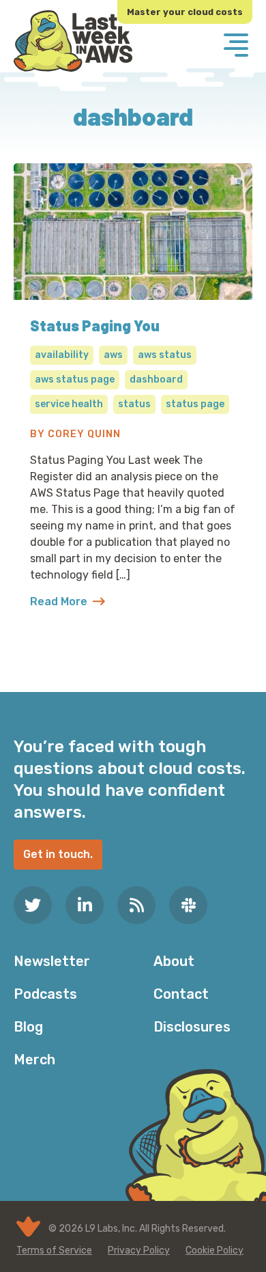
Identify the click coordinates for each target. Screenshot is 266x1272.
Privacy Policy (139, 1250)
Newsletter (52, 961)
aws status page (75, 379)
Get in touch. (58, 854)
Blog (28, 1027)
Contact (181, 994)
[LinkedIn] (84, 905)
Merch (34, 1059)
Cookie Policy (214, 1250)
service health (69, 404)
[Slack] (188, 905)
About (173, 961)
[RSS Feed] (136, 905)
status (134, 404)
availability (62, 355)
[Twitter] (33, 905)
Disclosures (192, 1027)
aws (113, 355)
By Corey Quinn (75, 434)
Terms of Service (54, 1250)
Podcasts (45, 994)
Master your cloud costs (185, 12)
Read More (67, 602)
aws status (165, 355)
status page (195, 404)
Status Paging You (95, 325)
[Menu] (236, 46)
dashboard (156, 379)
